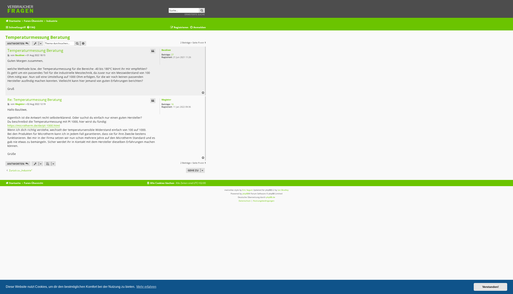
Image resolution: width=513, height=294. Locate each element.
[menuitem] (31, 27)
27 (172, 54)
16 (172, 104)
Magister (166, 99)
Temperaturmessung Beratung (37, 37)
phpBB (245, 193)
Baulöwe (166, 50)
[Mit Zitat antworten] (153, 51)
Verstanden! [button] (490, 286)
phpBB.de (270, 197)
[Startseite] (21, 8)
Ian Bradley (283, 190)
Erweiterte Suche (195, 14)
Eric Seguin (247, 190)
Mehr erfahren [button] (146, 286)
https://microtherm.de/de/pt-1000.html (33, 125)
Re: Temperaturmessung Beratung (34, 100)
